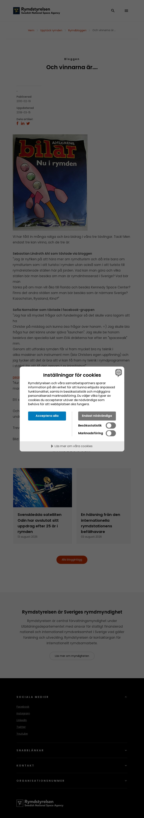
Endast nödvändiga (97, 416)
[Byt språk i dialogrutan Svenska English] (118, 373)
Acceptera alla (47, 416)
